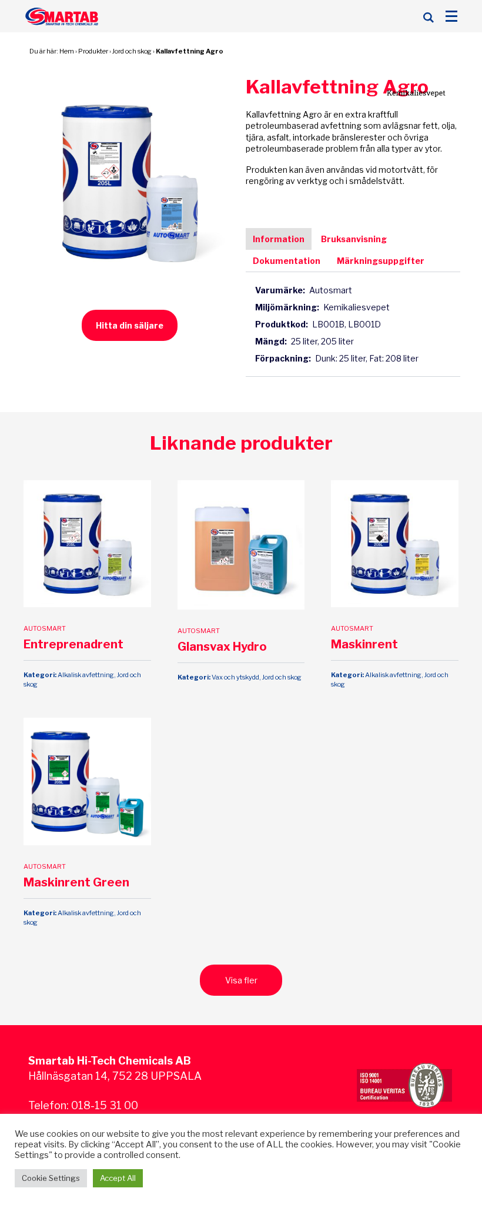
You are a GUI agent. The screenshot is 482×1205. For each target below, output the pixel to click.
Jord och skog (132, 51)
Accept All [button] (118, 1178)
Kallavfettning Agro (189, 51)
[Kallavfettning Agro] (129, 182)
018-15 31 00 (104, 1105)
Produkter (93, 51)
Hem (66, 51)
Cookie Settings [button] (51, 1178)
